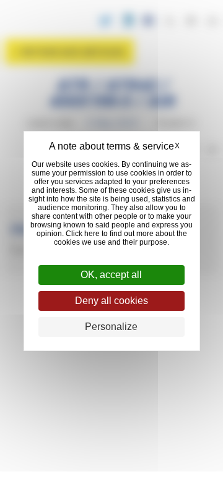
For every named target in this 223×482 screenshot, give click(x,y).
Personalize (111, 326)
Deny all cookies (111, 300)
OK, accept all (111, 274)
